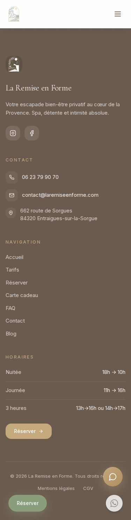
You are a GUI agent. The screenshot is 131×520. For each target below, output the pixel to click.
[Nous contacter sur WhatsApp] (114, 503)
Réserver (27, 503)
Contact (15, 320)
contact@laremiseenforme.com (60, 195)
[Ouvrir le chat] (113, 476)
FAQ (10, 308)
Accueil (14, 257)
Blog (11, 333)
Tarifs (12, 269)
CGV (88, 488)
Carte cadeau (22, 295)
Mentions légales (56, 488)
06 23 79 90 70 (40, 177)
